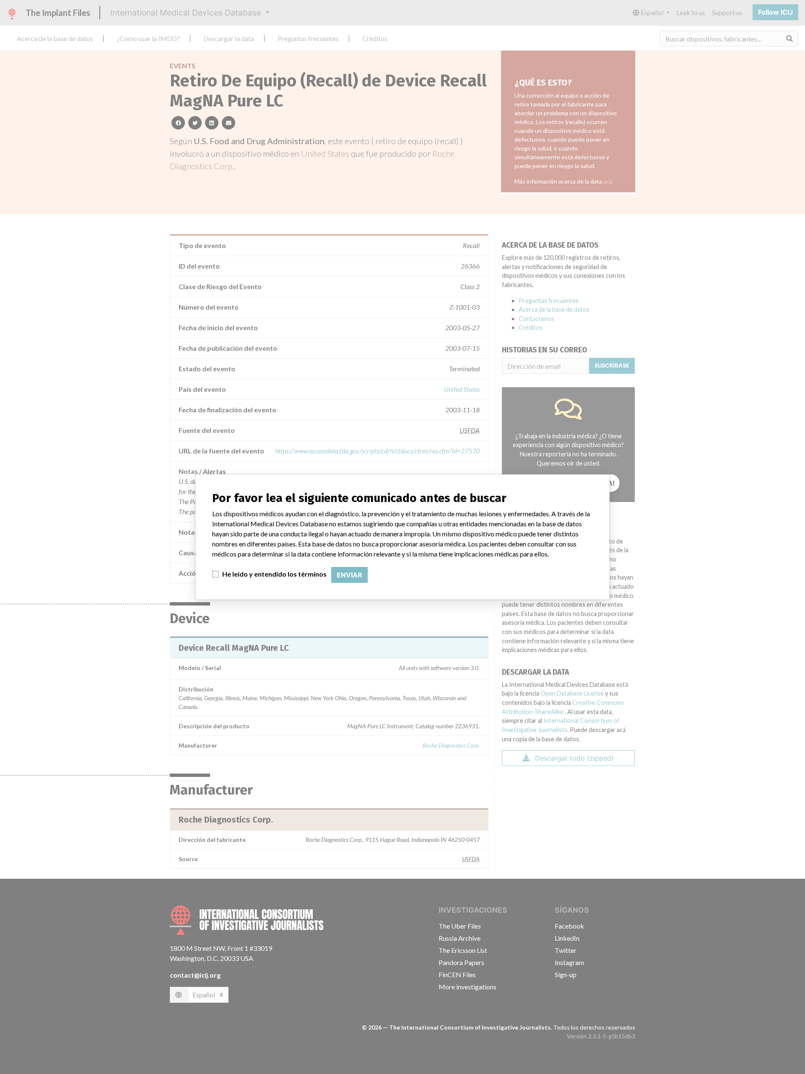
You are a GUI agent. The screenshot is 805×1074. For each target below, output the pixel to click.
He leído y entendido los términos (274, 574)
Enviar (349, 575)
